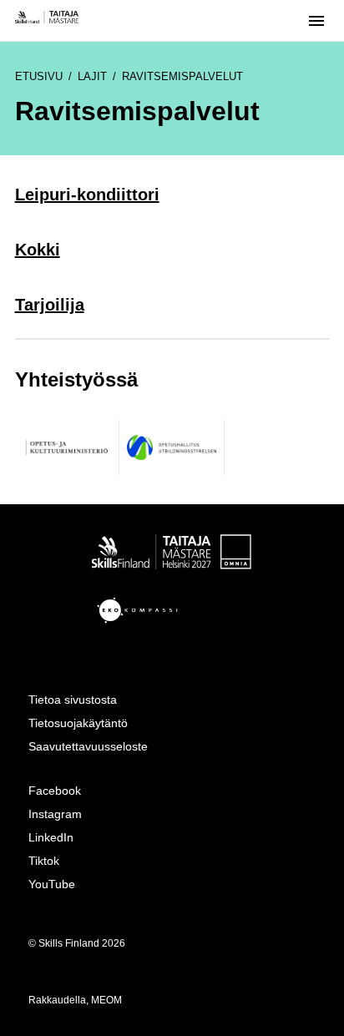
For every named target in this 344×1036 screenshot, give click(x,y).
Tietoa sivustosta (72, 699)
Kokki (37, 249)
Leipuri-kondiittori (87, 194)
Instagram (55, 814)
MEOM (106, 1000)
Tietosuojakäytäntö (78, 723)
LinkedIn (50, 837)
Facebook (54, 790)
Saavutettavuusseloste (88, 746)
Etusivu (39, 76)
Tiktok (43, 860)
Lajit (92, 76)
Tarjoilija (49, 305)
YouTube (51, 884)
